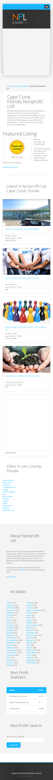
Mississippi (30, 633)
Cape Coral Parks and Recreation (22, 229)
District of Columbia (33, 610)
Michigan (10, 630)
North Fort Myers (9, 492)
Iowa (8, 618)
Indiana (29, 620)
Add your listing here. (10, 167)
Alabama (29, 603)
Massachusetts (31, 625)
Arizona (29, 605)
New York (10, 645)
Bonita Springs (8, 480)
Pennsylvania (11, 650)
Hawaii (28, 615)
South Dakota (31, 653)
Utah (8, 658)
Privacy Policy (11, 577)
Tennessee (10, 655)
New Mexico (11, 643)
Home (9, 86)
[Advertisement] (26, 56)
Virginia (29, 658)
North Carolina (31, 635)
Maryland (10, 628)
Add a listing (29, 776)
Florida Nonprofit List (20, 86)
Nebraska (30, 638)
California (10, 608)
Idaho (28, 618)
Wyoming (10, 665)
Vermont (10, 660)
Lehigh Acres (7, 506)
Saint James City (8, 510)
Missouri (10, 633)
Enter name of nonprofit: (16, 737)
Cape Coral (7, 483)
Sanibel (5, 489)
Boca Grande (7, 496)
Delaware (10, 613)
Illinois (9, 620)
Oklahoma (10, 648)
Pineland (6, 508)
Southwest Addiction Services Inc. (22, 375)
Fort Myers (7, 485)
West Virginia (31, 663)
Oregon (29, 648)
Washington (30, 660)
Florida (29, 613)
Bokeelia (6, 499)
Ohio (28, 645)
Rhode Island (31, 650)
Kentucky (29, 623)
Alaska (9, 603)
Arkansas (10, 605)
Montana (10, 635)
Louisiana (10, 625)
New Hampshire (12, 640)
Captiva (5, 501)
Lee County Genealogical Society (22, 278)
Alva (4, 494)
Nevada (29, 643)
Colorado (30, 608)
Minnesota (30, 630)
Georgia (10, 615)
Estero (5, 503)
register (22, 570)
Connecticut (11, 610)
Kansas (9, 623)
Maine (28, 628)
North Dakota (11, 638)
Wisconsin (10, 663)
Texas (28, 655)
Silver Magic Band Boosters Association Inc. (25, 328)
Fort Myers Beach (9, 487)
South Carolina (12, 653)
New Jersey (30, 640)
